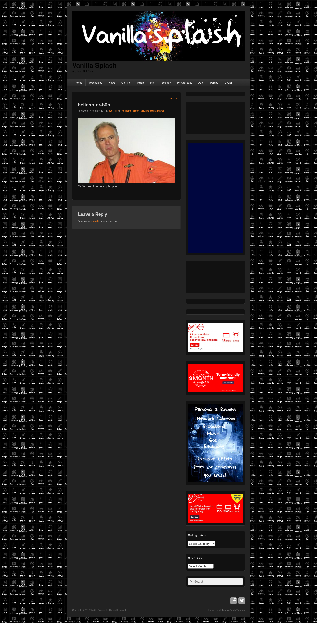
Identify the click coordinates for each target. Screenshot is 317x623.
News (112, 82)
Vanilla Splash (94, 65)
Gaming (126, 82)
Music (140, 82)
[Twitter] (241, 600)
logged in (95, 220)
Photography (184, 82)
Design (229, 82)
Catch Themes (237, 610)
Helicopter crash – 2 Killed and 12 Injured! (143, 110)
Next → (173, 98)
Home (78, 82)
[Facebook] (233, 600)
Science (166, 82)
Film (152, 82)
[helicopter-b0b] (126, 181)
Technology (95, 82)
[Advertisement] (215, 198)
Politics (214, 82)
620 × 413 (114, 110)
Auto (201, 82)
